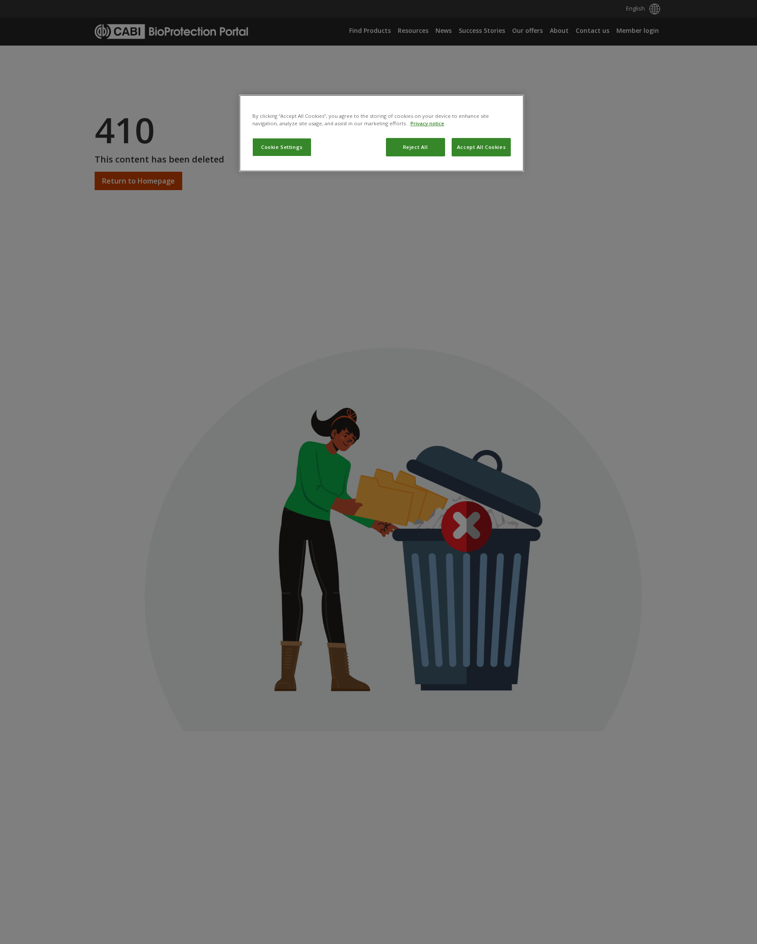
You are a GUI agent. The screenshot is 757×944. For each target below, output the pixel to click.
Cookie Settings (282, 147)
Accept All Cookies (481, 147)
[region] (381, 133)
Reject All (415, 147)
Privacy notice (427, 123)
